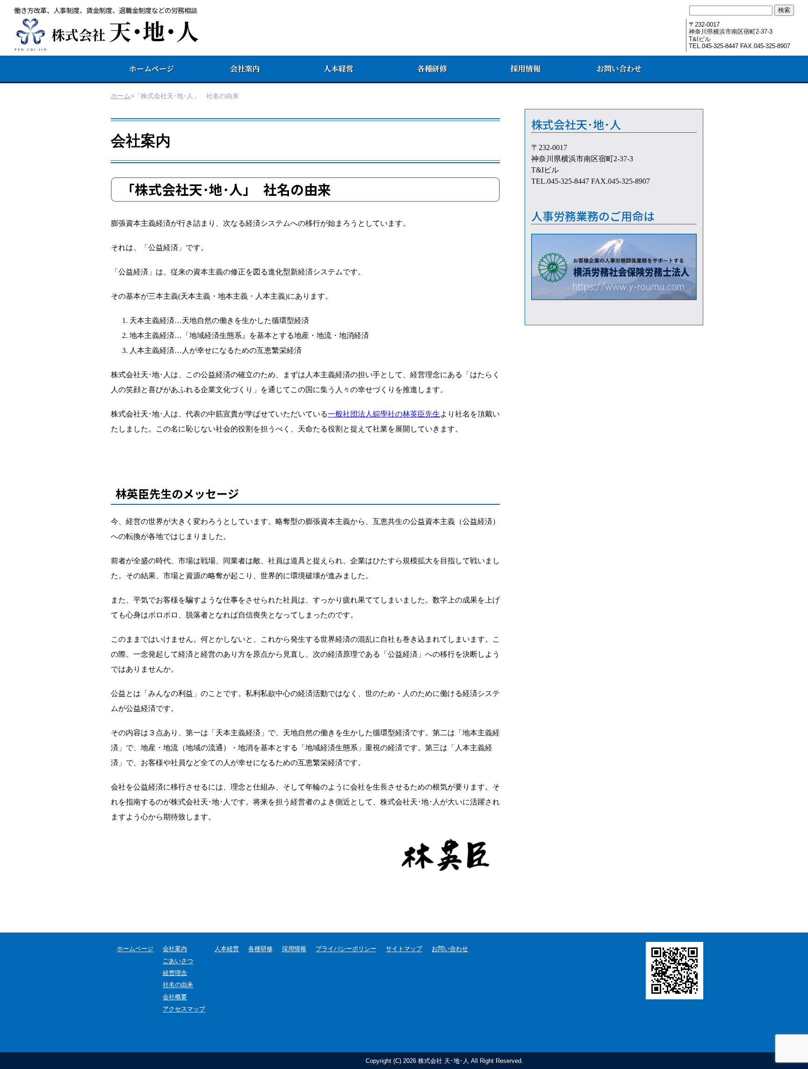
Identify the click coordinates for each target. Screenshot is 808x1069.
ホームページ (151, 68)
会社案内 (175, 949)
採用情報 (526, 68)
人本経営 (339, 68)
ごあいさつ (178, 961)
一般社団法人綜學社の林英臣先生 (384, 414)
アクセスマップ (184, 1009)
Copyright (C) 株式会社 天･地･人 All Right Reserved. (444, 1060)
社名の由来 (178, 985)
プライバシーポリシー (346, 949)
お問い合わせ (619, 68)
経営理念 (175, 973)
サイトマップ (404, 949)
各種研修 (432, 68)
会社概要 (175, 997)
